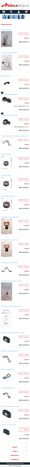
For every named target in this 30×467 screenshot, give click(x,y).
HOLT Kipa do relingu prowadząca (9, 115)
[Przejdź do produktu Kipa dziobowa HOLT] (6, 83)
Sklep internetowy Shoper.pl (15, 465)
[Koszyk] (26, 11)
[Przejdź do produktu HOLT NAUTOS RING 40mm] (6, 204)
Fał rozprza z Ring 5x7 (6, 29)
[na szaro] (15, 17)
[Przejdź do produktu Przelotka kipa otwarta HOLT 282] (6, 249)
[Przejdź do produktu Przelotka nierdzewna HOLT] (6, 395)
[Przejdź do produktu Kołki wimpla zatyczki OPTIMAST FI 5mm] (6, 292)
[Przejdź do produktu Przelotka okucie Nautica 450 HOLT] (6, 358)
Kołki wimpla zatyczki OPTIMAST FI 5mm (11, 281)
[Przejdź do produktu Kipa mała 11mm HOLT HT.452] (6, 431)
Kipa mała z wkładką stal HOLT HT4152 (10, 406)
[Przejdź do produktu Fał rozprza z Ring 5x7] (6, 39)
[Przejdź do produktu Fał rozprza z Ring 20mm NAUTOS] (6, 62)
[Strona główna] (15, 5)
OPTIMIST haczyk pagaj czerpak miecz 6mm (11, 306)
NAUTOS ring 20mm (6, 154)
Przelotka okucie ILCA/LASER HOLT (9, 262)
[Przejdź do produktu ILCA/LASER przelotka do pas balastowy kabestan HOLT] (6, 143)
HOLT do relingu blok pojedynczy (9, 94)
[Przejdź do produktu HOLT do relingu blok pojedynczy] (6, 100)
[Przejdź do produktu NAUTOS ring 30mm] (6, 184)
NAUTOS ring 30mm (6, 175)
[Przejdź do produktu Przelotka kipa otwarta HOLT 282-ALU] (6, 226)
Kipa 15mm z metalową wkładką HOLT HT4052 (12, 332)
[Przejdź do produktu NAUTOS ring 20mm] (6, 163)
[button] (4, 12)
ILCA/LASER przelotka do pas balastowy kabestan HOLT (14, 136)
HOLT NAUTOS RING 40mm (8, 196)
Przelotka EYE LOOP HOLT (7, 369)
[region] (15, 17)
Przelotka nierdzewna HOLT (8, 388)
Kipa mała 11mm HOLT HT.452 (8, 424)
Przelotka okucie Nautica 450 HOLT (9, 351)
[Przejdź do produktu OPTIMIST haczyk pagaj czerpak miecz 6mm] (6, 317)
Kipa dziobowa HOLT (6, 76)
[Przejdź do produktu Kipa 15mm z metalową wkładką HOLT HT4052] (6, 339)
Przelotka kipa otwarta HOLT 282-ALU (10, 217)
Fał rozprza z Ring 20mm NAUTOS (9, 52)
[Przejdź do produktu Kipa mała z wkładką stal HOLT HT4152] (6, 413)
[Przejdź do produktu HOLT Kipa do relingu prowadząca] (6, 122)
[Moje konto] (18, 12)
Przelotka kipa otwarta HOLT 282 (9, 240)
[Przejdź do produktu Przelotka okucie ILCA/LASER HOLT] (6, 269)
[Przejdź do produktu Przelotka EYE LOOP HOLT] (6, 376)
